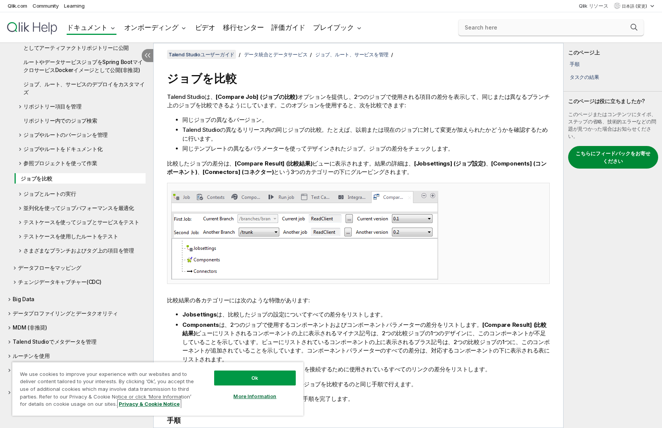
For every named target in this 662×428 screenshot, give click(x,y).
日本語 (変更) (635, 6)
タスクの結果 (584, 77)
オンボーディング (151, 27)
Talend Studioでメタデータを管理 (55, 341)
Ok (254, 378)
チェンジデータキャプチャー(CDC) (60, 282)
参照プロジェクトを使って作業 (60, 163)
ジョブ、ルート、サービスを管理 (351, 54)
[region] (157, 389)
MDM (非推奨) (30, 327)
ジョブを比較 (36, 178)
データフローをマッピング (49, 267)
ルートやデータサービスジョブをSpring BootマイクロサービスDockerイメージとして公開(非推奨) (83, 66)
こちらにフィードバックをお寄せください (613, 157)
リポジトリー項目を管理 (52, 106)
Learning (74, 6)
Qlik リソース (593, 6)
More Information (254, 396)
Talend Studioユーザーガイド (201, 54)
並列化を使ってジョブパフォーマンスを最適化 (78, 208)
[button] (634, 27)
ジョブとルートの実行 (49, 193)
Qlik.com (17, 6)
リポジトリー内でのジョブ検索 (60, 120)
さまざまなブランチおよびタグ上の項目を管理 (78, 250)
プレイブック (333, 27)
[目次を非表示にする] (147, 55)
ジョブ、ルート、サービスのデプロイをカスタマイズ (83, 88)
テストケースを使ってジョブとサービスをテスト (81, 222)
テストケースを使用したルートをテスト (70, 236)
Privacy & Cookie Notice (149, 404)
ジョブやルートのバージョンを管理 (65, 134)
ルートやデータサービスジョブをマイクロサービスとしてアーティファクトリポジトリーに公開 (83, 43)
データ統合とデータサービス (276, 54)
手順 (575, 64)
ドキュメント (87, 27)
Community (46, 6)
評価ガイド (288, 27)
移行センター (243, 27)
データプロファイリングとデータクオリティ (65, 313)
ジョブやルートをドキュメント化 (62, 149)
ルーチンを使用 (31, 356)
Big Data (23, 299)
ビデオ (205, 27)
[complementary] (613, 235)
